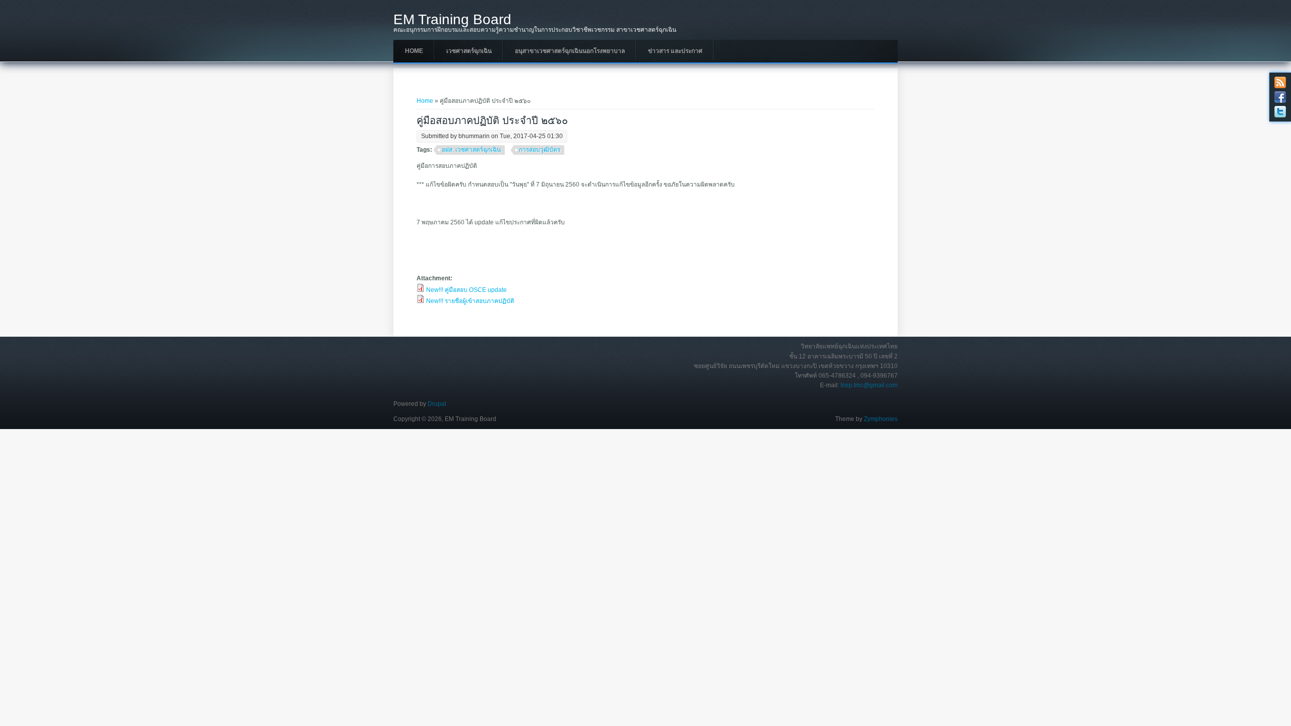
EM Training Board (452, 20)
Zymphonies (881, 418)
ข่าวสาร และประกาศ (675, 50)
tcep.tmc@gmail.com (869, 385)
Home (414, 50)
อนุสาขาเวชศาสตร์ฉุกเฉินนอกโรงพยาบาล (570, 50)
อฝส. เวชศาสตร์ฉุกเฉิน (471, 149)
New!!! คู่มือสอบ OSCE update (466, 289)
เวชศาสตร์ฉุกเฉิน (469, 50)
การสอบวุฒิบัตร (539, 149)
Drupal (437, 403)
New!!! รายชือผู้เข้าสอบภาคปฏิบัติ (470, 301)
